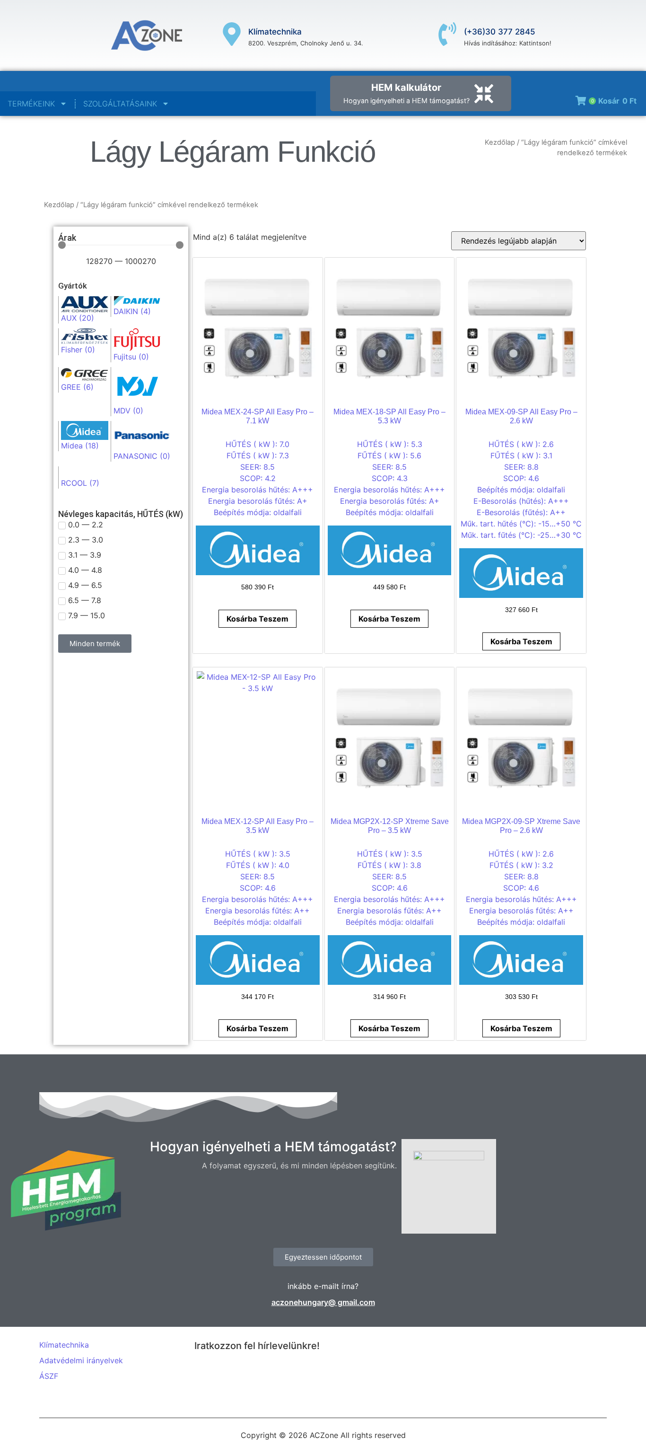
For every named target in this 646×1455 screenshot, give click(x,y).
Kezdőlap (500, 142)
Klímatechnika (275, 31)
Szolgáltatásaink (120, 103)
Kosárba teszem (257, 618)
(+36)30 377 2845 (499, 31)
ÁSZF (48, 1376)
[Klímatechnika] (232, 35)
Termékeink (31, 103)
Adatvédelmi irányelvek (81, 1360)
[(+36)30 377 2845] (447, 35)
